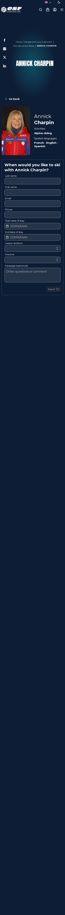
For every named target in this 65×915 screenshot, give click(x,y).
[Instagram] (4, 49)
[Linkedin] (4, 66)
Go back (14, 99)
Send (51, 289)
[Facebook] (4, 40)
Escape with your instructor (38, 42)
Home (19, 42)
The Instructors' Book (23, 46)
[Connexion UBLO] (3, 912)
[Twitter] (4, 57)
